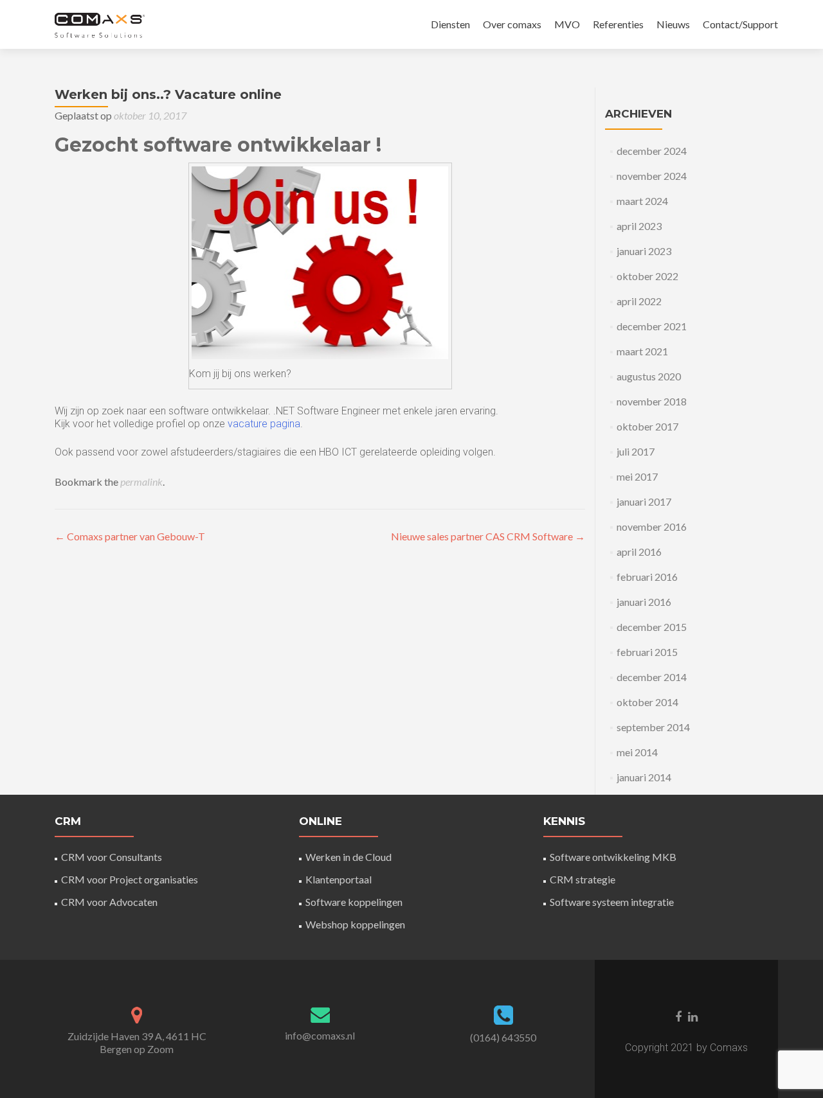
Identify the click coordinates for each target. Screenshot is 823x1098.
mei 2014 (637, 752)
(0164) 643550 (503, 1037)
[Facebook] (678, 1016)
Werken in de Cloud (348, 857)
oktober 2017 (647, 426)
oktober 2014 (647, 702)
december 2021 (652, 326)
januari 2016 (644, 602)
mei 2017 (637, 476)
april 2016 (639, 551)
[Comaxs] (98, 24)
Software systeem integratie (612, 902)
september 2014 (653, 727)
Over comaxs (512, 24)
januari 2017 (644, 501)
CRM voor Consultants (111, 857)
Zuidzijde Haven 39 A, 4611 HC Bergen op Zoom (137, 1042)
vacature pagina (264, 424)
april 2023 (639, 226)
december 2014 (652, 677)
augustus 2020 (649, 376)
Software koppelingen (353, 902)
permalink (141, 481)
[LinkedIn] (693, 1016)
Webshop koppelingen (355, 924)
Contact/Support (740, 24)
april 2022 (639, 301)
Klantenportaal (338, 879)
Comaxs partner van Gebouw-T (130, 536)
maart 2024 (642, 201)
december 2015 (652, 627)
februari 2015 (647, 652)
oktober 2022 (647, 276)
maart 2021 (642, 351)
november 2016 (652, 526)
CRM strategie (582, 879)
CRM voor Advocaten (109, 902)
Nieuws (673, 24)
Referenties (618, 24)
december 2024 (652, 151)
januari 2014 (644, 777)
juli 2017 (636, 451)
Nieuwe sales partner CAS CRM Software (488, 536)
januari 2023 (644, 251)
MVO (567, 24)
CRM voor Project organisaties (129, 879)
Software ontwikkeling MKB (613, 857)
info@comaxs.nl (320, 1035)
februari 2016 (647, 577)
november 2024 (652, 176)
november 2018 (652, 401)
